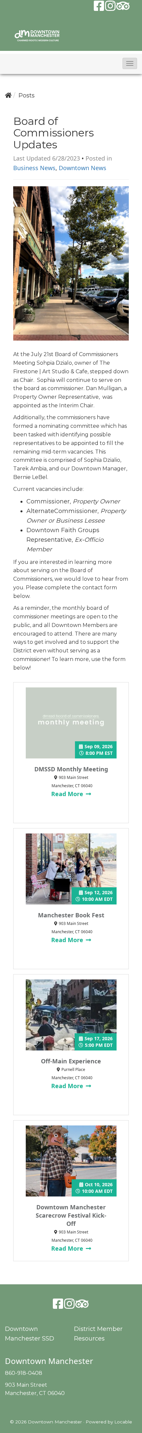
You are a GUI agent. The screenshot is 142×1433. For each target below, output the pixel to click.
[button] (130, 63)
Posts (26, 95)
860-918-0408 (23, 1373)
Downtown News (82, 168)
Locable (123, 1421)
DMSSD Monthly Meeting (71, 769)
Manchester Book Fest (71, 915)
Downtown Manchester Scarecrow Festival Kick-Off (71, 1215)
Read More (68, 794)
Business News (34, 168)
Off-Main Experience (71, 1061)
